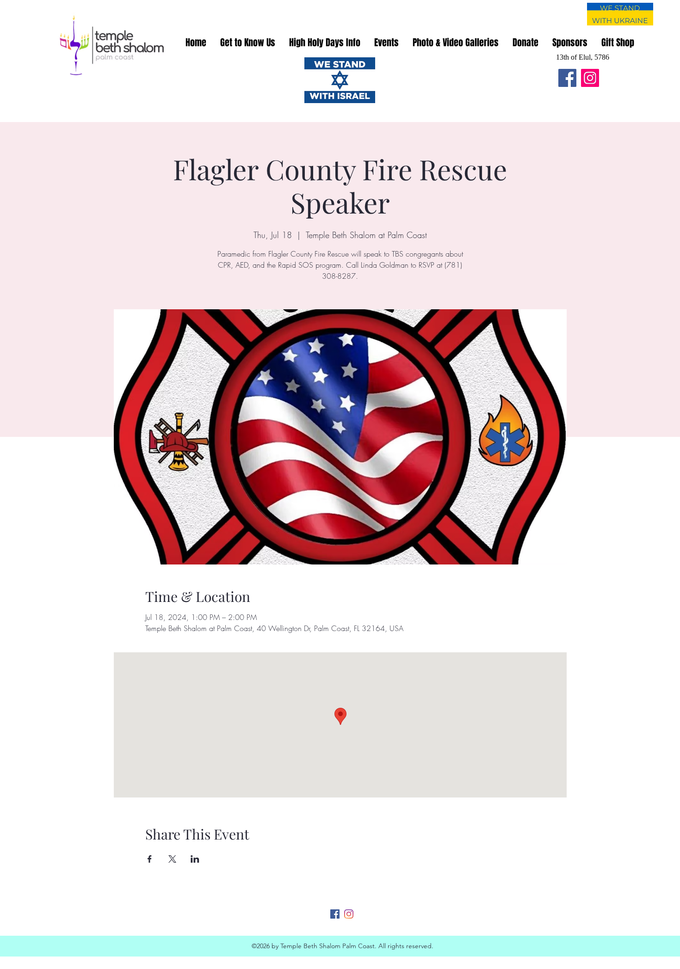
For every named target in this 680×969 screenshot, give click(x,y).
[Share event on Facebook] (149, 859)
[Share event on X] (172, 859)
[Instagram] (590, 78)
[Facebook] (567, 78)
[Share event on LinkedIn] (195, 859)
